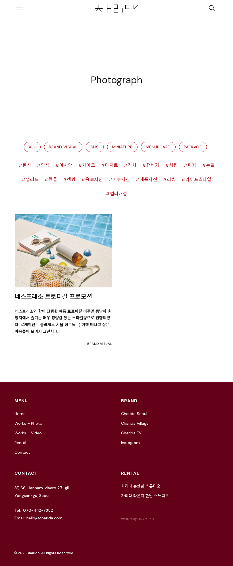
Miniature (122, 147)
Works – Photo (28, 423)
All (32, 147)
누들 (210, 165)
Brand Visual (63, 147)
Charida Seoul (134, 413)
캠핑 (71, 180)
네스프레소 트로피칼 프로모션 (53, 297)
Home (20, 413)
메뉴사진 (121, 180)
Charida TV (131, 433)
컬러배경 (118, 194)
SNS (95, 147)
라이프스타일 (198, 180)
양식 (45, 165)
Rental (20, 442)
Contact (22, 452)
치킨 (173, 165)
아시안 (65, 165)
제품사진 (148, 180)
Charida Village (135, 423)
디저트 (111, 165)
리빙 (171, 180)
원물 (52, 180)
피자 (192, 165)
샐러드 (32, 180)
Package (193, 147)
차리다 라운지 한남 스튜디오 (145, 495)
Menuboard (158, 147)
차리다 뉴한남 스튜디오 (140, 486)
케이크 (88, 165)
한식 (26, 165)
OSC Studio (146, 519)
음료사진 (94, 180)
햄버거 (152, 165)
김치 (132, 165)
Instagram (130, 442)
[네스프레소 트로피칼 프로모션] (63, 250)
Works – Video (28, 433)
